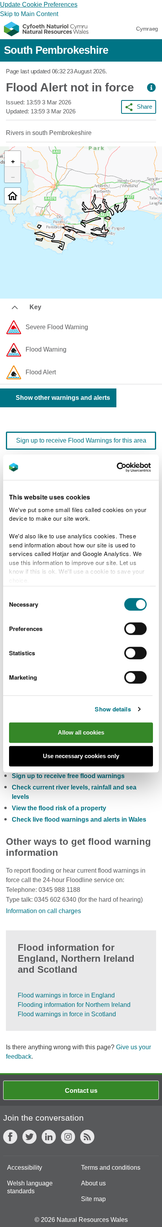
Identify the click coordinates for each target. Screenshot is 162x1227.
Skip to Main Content (29, 14)
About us (93, 1183)
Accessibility (24, 1167)
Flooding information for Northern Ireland (74, 1004)
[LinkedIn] (49, 1137)
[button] (151, 88)
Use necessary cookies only (81, 756)
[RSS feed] (87, 1137)
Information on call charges (43, 911)
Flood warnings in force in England (66, 995)
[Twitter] (29, 1137)
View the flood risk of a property (59, 808)
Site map (93, 1199)
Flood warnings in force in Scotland (67, 1014)
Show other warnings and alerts (63, 397)
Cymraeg (147, 29)
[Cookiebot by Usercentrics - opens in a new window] (130, 467)
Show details (113, 709)
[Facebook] (10, 1137)
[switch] (135, 628)
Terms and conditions (110, 1167)
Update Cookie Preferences (38, 4)
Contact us (81, 1090)
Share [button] (144, 106)
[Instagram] (68, 1137)
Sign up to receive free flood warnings (68, 776)
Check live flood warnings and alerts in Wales (79, 819)
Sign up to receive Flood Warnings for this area (81, 440)
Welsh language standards (30, 1187)
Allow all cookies (81, 732)
